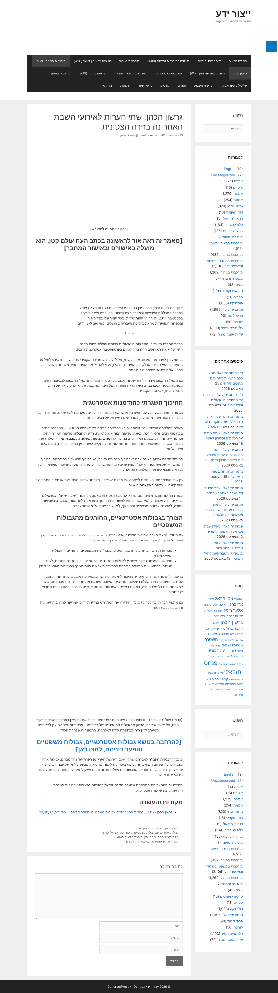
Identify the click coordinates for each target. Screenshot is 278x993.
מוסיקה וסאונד (232, 237)
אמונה (238, 194)
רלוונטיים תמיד (232, 328)
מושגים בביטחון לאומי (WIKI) (92, 61)
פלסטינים (223, 664)
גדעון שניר (219, 616)
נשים (239, 285)
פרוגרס (218, 673)
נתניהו (230, 651)
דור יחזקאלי (234, 212)
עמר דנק (226, 656)
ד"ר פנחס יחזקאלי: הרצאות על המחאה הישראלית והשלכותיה (223, 400)
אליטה (222, 605)
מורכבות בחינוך (60, 73)
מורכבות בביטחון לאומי (51, 61)
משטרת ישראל (232, 645)
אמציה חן (217, 610)
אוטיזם (238, 187)
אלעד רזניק (233, 610)
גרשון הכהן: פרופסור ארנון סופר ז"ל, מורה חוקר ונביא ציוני (224, 421)
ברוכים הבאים (238, 61)
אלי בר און (235, 604)
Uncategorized (223, 175)
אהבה (238, 181)
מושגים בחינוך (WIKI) (92, 73)
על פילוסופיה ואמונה (233, 85)
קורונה (238, 322)
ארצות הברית (235, 616)
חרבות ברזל (234, 628)
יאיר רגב (211, 628)
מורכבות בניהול (129, 61)
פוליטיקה (236, 303)
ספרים (182, 85)
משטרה (211, 639)
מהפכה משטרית (218, 634)
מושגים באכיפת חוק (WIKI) (207, 73)
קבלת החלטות (236, 679)
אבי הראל (224, 598)
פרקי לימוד (145, 85)
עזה (233, 656)
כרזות (233, 634)
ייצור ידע (233, 13)
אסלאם (208, 610)
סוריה (105, 832)
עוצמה (239, 656)
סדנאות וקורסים (231, 291)
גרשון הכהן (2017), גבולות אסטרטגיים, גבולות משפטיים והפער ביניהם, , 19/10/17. (105, 812)
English (229, 169)
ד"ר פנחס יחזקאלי (209, 61)
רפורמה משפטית (224, 684)
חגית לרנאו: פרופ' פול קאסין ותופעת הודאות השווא (147, 837)
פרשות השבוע (203, 85)
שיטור (207, 684)
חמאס (216, 623)
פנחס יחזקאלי (233, 309)
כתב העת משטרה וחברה (130, 73)
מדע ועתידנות (233, 231)
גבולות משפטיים (144, 832)
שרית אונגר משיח (230, 334)
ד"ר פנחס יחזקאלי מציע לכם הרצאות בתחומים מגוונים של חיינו (225, 378)
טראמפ (221, 628)
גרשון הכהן (240, 73)
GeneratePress (118, 987)
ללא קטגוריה (233, 225)
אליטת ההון (211, 604)
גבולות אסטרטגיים (167, 832)
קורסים (165, 85)
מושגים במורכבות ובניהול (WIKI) (168, 61)
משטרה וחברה (232, 278)
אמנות (238, 200)
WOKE (238, 599)
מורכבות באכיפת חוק (168, 73)
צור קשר (107, 85)
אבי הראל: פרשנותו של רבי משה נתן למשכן (152, 841)
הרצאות (125, 85)
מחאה (239, 640)
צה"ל (210, 673)
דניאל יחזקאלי (232, 218)
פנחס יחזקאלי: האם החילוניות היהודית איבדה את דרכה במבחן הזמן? (225, 455)
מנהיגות (223, 640)
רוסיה (215, 679)
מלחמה (231, 640)
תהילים (221, 689)
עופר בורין (217, 650)
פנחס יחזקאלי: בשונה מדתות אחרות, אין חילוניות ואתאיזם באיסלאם (223, 509)
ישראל (114, 832)
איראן (210, 599)
